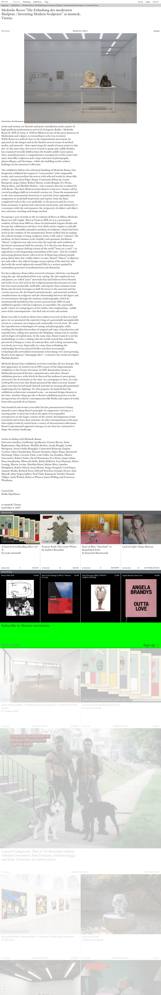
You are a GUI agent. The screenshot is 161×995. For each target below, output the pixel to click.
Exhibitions (37, 2)
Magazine (16, 2)
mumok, (8, 504)
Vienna (17, 504)
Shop (46, 2)
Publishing (27, 2)
